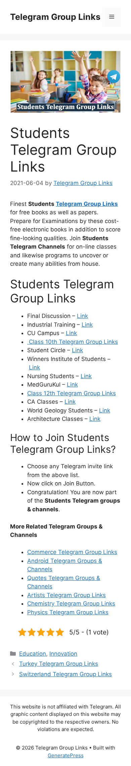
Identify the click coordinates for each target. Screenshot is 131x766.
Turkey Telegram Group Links (58, 663)
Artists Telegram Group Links (66, 595)
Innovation (63, 653)
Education (32, 653)
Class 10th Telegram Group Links (72, 341)
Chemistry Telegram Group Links (71, 603)
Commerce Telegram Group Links (72, 552)
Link (82, 316)
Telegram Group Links (55, 17)
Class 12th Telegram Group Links (71, 393)
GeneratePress (66, 755)
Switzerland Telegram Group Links (65, 674)
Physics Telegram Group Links (67, 612)
